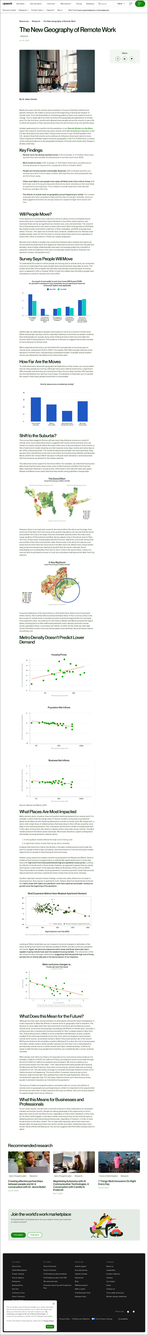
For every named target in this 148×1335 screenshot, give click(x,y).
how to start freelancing (86, 10)
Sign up (140, 3)
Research (36, 21)
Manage (50, 1326)
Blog (77, 1281)
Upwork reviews (81, 1274)
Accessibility (123, 1319)
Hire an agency (18, 1278)
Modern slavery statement (116, 1296)
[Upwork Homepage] (7, 3)
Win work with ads (50, 1281)
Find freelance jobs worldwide (55, 1274)
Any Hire (15, 1289)
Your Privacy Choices (104, 1319)
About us (109, 1266)
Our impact (110, 1281)
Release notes (80, 1296)
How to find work (49, 1266)
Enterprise (16, 1281)
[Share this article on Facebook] (118, 58)
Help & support (80, 1266)
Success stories (81, 1270)
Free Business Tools (82, 1293)
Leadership (110, 1270)
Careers (109, 1278)
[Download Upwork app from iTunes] (128, 1311)
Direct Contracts (18, 1296)
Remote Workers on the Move (80, 129)
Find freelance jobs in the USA (55, 1278)
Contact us (110, 1289)
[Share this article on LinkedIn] (124, 58)
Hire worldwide (18, 1300)
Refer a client (80, 1289)
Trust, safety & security (115, 1293)
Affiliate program (81, 1285)
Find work (35, 1235)
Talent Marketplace (19, 1270)
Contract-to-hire (18, 1293)
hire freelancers (103, 10)
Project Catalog (18, 1274)
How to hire (16, 1266)
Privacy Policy (64, 1319)
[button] (22, 3)
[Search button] (99, 4)
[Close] (53, 1304)
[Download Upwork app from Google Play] (133, 1311)
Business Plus (17, 1285)
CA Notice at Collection (81, 1319)
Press (108, 1285)
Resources (24, 21)
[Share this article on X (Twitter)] (131, 58)
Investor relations (113, 1274)
